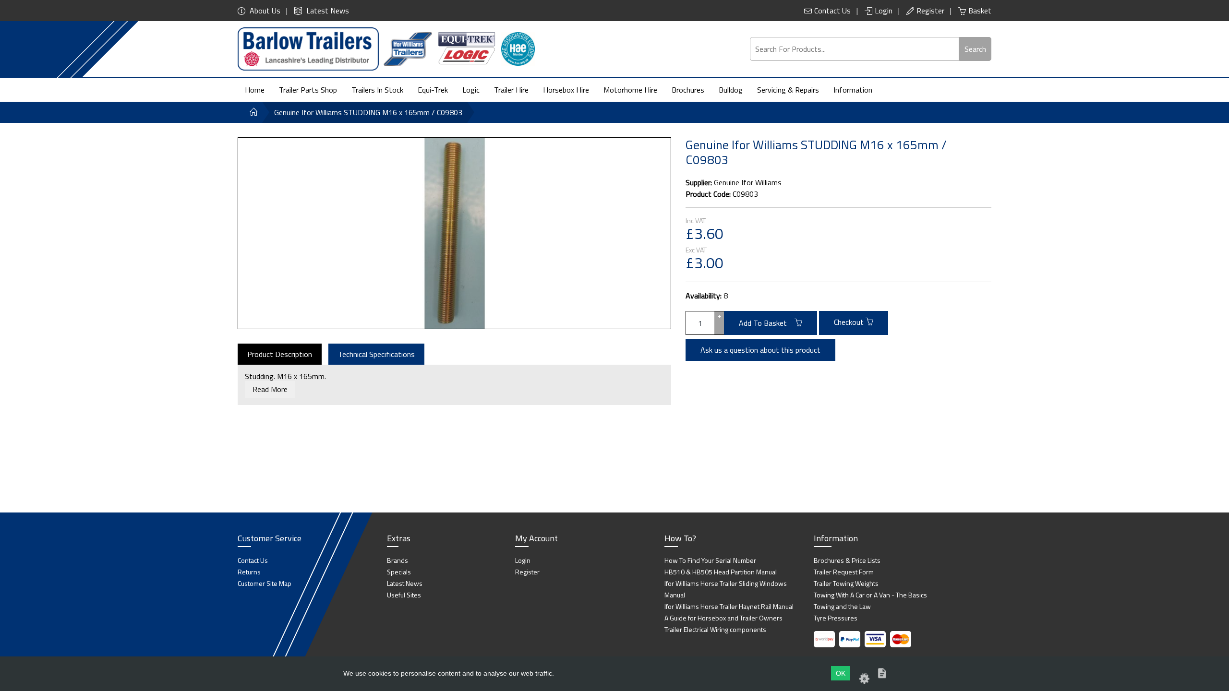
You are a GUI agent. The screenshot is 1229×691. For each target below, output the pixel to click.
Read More (270, 389)
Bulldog (731, 89)
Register (930, 10)
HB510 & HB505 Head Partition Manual (720, 572)
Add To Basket (767, 323)
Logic (471, 89)
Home (255, 89)
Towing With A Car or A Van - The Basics (870, 595)
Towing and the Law (842, 606)
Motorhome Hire (630, 89)
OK (840, 673)
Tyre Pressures (835, 618)
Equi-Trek (433, 89)
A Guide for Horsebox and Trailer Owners (723, 618)
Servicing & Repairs (788, 89)
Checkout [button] (850, 322)
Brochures (688, 89)
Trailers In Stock (377, 89)
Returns (249, 572)
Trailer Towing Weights (846, 583)
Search (975, 49)
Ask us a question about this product (760, 350)
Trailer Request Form (844, 572)
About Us (264, 10)
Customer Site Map (264, 583)
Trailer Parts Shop (308, 89)
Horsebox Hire (566, 89)
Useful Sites (404, 595)
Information (852, 89)
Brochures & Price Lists (847, 560)
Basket (979, 10)
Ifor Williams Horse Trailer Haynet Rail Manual (729, 606)
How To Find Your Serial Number (710, 560)
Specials (399, 572)
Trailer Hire (511, 89)
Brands (397, 560)
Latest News (326, 10)
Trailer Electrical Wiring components (715, 629)
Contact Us (832, 10)
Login (883, 10)
